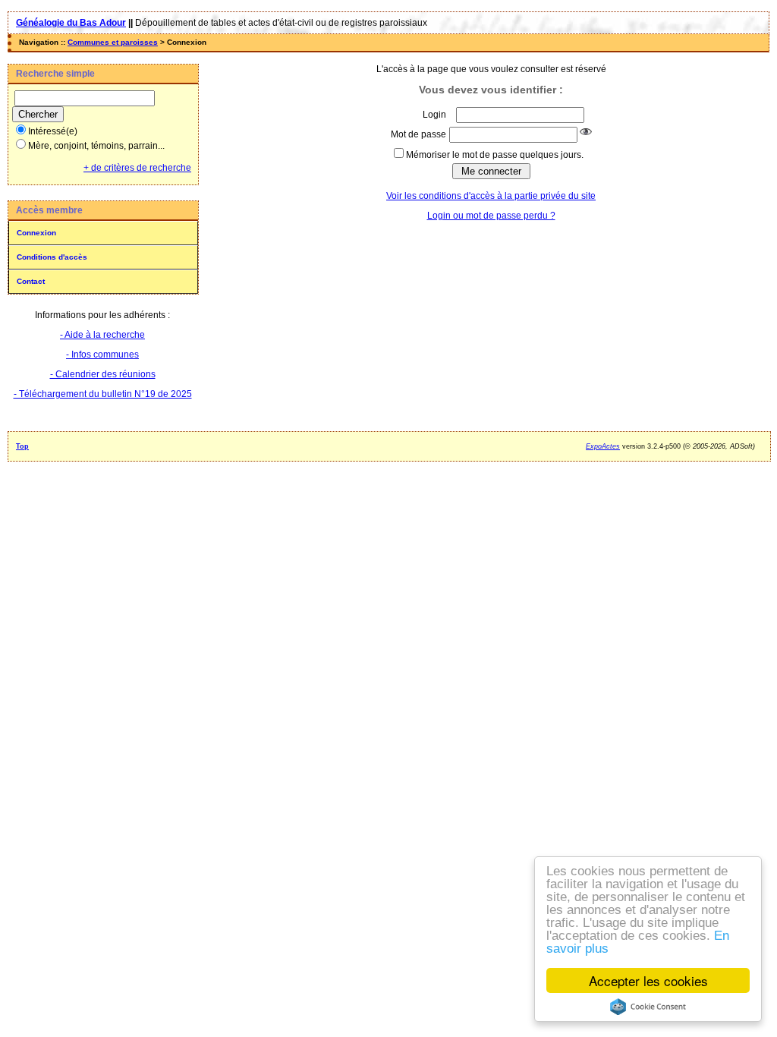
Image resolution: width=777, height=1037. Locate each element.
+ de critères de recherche (137, 167)
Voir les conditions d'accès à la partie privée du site (491, 196)
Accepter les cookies (648, 980)
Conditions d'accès (52, 257)
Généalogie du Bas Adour (71, 22)
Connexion (36, 233)
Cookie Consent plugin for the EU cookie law (648, 1006)
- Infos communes (102, 354)
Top (22, 446)
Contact (31, 281)
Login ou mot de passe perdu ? (491, 215)
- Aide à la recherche (102, 334)
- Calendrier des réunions (103, 374)
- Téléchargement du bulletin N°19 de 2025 (103, 394)
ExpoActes (603, 446)
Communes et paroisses (113, 42)
